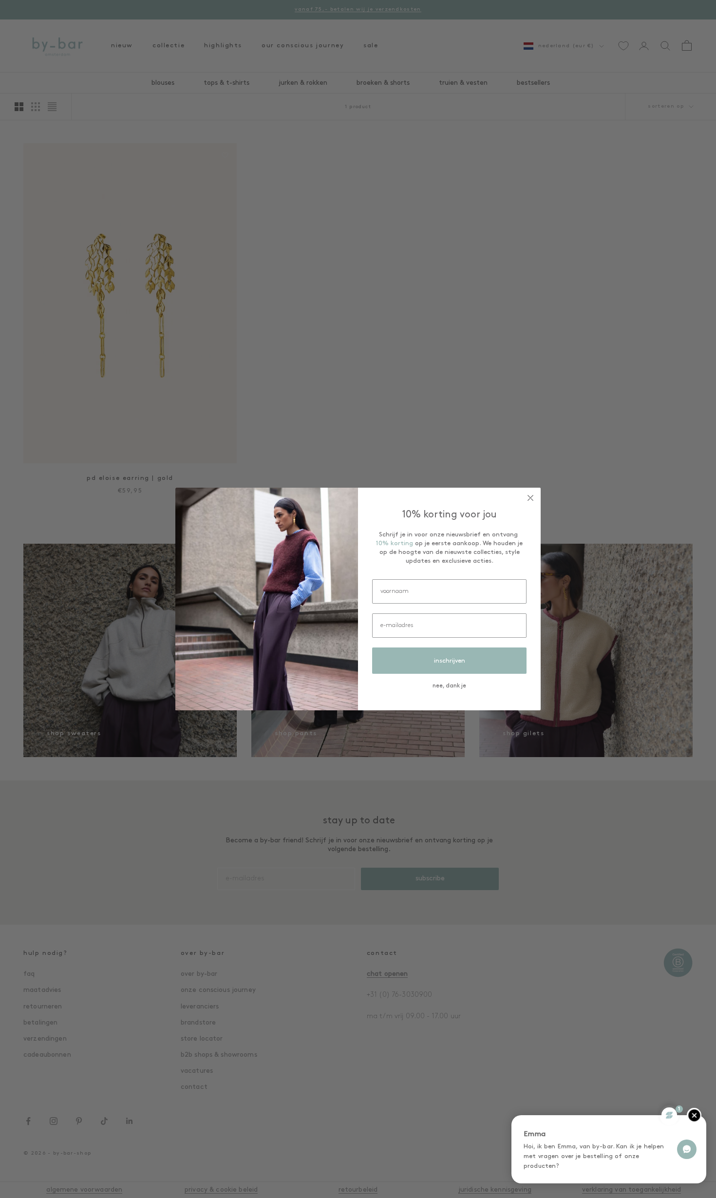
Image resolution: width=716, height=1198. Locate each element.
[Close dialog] (530, 498)
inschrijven (449, 661)
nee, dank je (449, 686)
